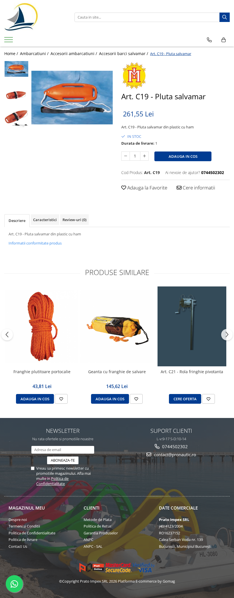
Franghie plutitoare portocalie (41, 371)
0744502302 (174, 446)
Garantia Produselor (101, 533)
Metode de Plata (98, 519)
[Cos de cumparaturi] (223, 40)
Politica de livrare (23, 539)
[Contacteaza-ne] (209, 40)
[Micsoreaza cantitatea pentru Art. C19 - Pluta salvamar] (125, 156)
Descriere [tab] (17, 220)
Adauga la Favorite (146, 187)
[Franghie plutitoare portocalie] (41, 326)
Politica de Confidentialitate (52, 481)
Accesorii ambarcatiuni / (74, 53)
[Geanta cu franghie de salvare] (116, 326)
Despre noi (18, 519)
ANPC (88, 539)
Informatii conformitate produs (35, 243)
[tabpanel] (72, 98)
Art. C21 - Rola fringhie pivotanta (192, 371)
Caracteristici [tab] (45, 219)
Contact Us (18, 546)
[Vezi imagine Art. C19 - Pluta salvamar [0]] (16, 69)
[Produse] (9, 41)
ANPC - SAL (93, 546)
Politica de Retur (97, 526)
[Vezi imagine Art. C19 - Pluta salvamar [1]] (16, 96)
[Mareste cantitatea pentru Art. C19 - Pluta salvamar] (144, 156)
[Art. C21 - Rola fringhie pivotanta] (192, 326)
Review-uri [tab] (74, 219)
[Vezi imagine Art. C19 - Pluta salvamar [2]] (16, 118)
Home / (11, 53)
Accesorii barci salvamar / (124, 53)
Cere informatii (198, 187)
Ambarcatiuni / (35, 53)
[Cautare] (224, 17)
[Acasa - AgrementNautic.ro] (35, 17)
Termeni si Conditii (24, 526)
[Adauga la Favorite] (61, 399)
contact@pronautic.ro (174, 454)
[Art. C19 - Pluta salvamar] (72, 98)
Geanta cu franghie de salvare (117, 371)
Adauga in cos (183, 156)
